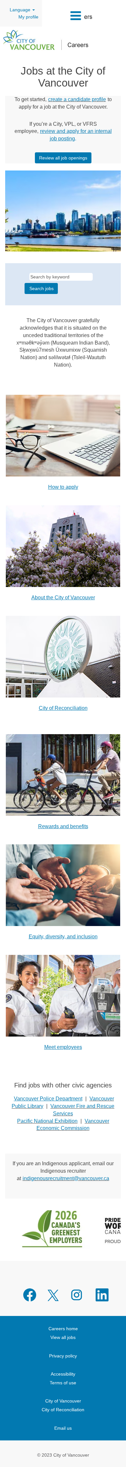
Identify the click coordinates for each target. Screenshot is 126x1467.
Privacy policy (63, 1355)
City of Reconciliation (63, 708)
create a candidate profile (77, 99)
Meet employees (63, 1047)
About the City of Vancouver (63, 597)
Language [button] (21, 9)
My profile (28, 16)
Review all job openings (63, 157)
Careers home (63, 1328)
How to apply (63, 487)
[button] (63, 15)
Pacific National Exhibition (47, 1121)
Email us (63, 1428)
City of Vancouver (63, 1400)
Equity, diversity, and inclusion (63, 936)
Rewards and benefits (63, 826)
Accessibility (63, 1374)
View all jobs (63, 1337)
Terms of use (63, 1382)
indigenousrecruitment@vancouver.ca (66, 1178)
